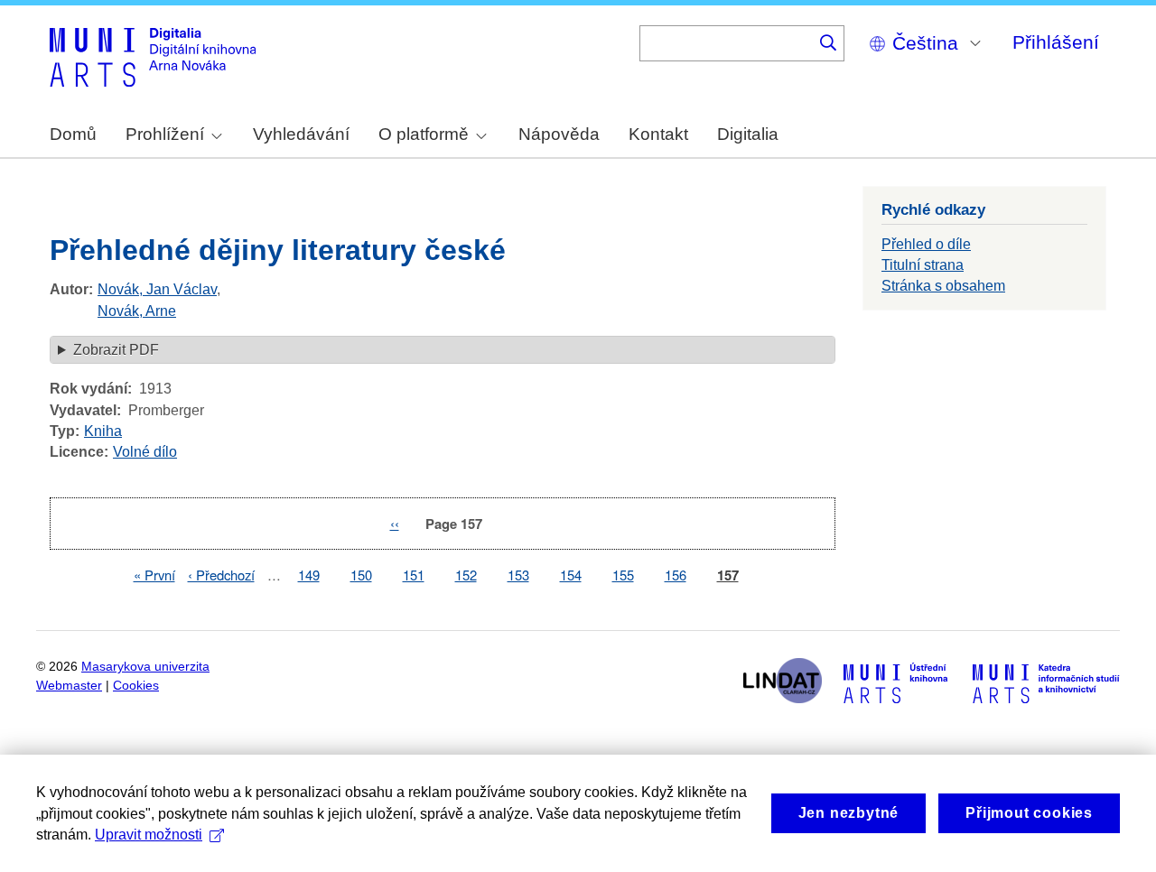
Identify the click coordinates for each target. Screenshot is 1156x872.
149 (309, 574)
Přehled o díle (926, 244)
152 (466, 574)
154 (571, 574)
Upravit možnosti (148, 834)
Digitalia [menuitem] (747, 134)
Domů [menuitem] (73, 134)
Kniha (103, 431)
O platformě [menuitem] (423, 134)
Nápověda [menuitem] (559, 134)
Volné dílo (145, 451)
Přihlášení (1055, 42)
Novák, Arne (137, 311)
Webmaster (69, 685)
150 (361, 574)
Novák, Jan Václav (157, 289)
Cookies (136, 685)
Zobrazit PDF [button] (116, 349)
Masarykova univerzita (145, 666)
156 (675, 574)
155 (623, 574)
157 (728, 575)
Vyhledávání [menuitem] (301, 134)
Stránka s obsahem (943, 285)
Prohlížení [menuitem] (165, 134)
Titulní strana (922, 265)
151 (413, 574)
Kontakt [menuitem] (658, 134)
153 (518, 574)
